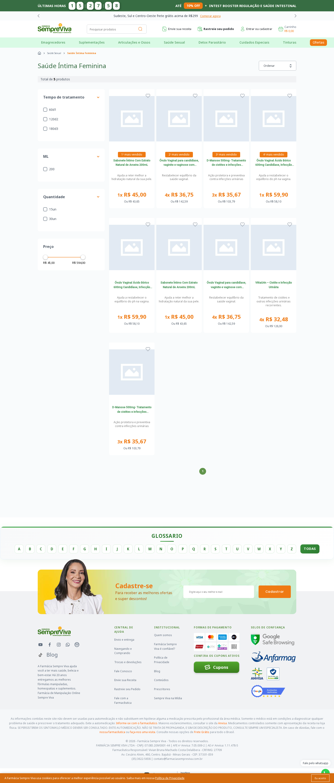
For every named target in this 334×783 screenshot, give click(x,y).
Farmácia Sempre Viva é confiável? (165, 646)
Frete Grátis (201, 732)
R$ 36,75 (179, 194)
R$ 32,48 (273, 319)
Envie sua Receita (125, 680)
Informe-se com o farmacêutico (136, 723)
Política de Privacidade (161, 660)
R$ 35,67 (226, 194)
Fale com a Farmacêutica (123, 700)
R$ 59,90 (273, 194)
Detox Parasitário (212, 42)
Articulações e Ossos (134, 42)
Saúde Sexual (174, 42)
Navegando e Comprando (123, 651)
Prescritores (162, 689)
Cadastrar (274, 591)
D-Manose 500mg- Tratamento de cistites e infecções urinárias (226, 163)
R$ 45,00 (131, 194)
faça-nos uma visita (142, 732)
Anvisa (222, 723)
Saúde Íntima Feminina (81, 53)
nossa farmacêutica (112, 732)
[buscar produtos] (140, 29)
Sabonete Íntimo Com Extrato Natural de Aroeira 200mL (131, 163)
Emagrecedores (53, 42)
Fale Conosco (123, 671)
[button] (295, 16)
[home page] (39, 53)
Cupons (220, 667)
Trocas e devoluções (128, 662)
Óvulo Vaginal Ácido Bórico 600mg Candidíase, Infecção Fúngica (273, 163)
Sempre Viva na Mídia (168, 698)
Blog (157, 671)
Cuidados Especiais (254, 42)
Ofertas (318, 42)
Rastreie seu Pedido (127, 689)
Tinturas (289, 42)
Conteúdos (161, 680)
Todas (310, 548)
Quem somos (163, 635)
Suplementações (92, 42)
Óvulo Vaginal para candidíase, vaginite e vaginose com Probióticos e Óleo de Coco (179, 163)
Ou (132, 201)
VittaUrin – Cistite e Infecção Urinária (273, 285)
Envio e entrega (124, 640)
